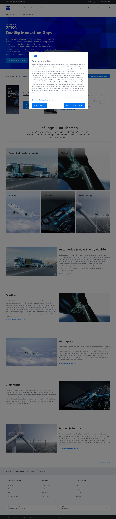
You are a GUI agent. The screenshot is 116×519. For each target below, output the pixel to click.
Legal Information (47, 100)
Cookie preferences (39, 105)
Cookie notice (36, 100)
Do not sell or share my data (74, 105)
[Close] (86, 54)
